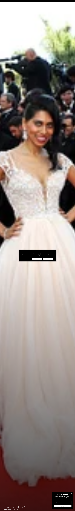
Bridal (25, 4)
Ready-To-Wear (20, 4)
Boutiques (29, 4)
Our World (39, 4)
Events (34, 4)
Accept (37, 258)
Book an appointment (47, 4)
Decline (48, 258)
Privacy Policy (44, 255)
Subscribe (62, 506)
